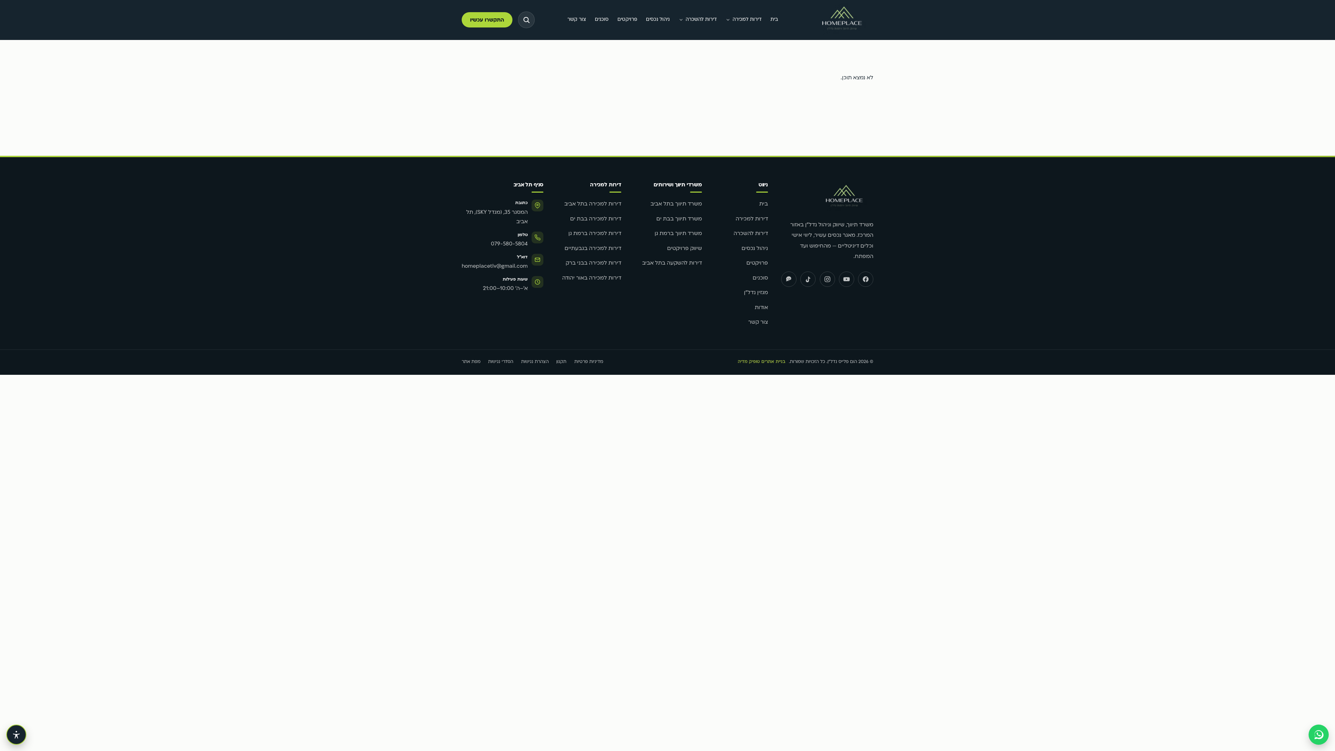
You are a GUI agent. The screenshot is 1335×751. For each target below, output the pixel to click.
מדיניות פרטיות (588, 362)
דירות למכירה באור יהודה (591, 278)
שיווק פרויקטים (684, 248)
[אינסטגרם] (827, 279)
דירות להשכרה (701, 19)
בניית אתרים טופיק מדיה (761, 362)
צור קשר (576, 19)
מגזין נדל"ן (756, 293)
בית (774, 19)
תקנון (561, 362)
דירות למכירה (747, 19)
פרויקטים (627, 19)
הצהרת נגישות (535, 362)
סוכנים (601, 19)
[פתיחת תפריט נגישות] (16, 735)
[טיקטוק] (808, 279)
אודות (761, 307)
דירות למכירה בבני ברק (593, 263)
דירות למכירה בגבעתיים (593, 248)
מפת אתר (471, 362)
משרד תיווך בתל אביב (676, 204)
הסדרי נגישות (500, 362)
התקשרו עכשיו (487, 20)
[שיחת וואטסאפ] (1319, 735)
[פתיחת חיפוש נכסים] (526, 19)
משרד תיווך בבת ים (679, 219)
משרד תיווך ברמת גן (678, 233)
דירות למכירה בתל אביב (592, 204)
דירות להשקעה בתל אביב (672, 263)
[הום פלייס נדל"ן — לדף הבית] (842, 20)
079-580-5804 (509, 244)
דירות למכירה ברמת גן (594, 233)
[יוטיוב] (846, 279)
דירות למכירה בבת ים (595, 219)
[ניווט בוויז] (788, 279)
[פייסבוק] (865, 279)
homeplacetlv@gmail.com (495, 266)
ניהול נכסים (658, 19)
